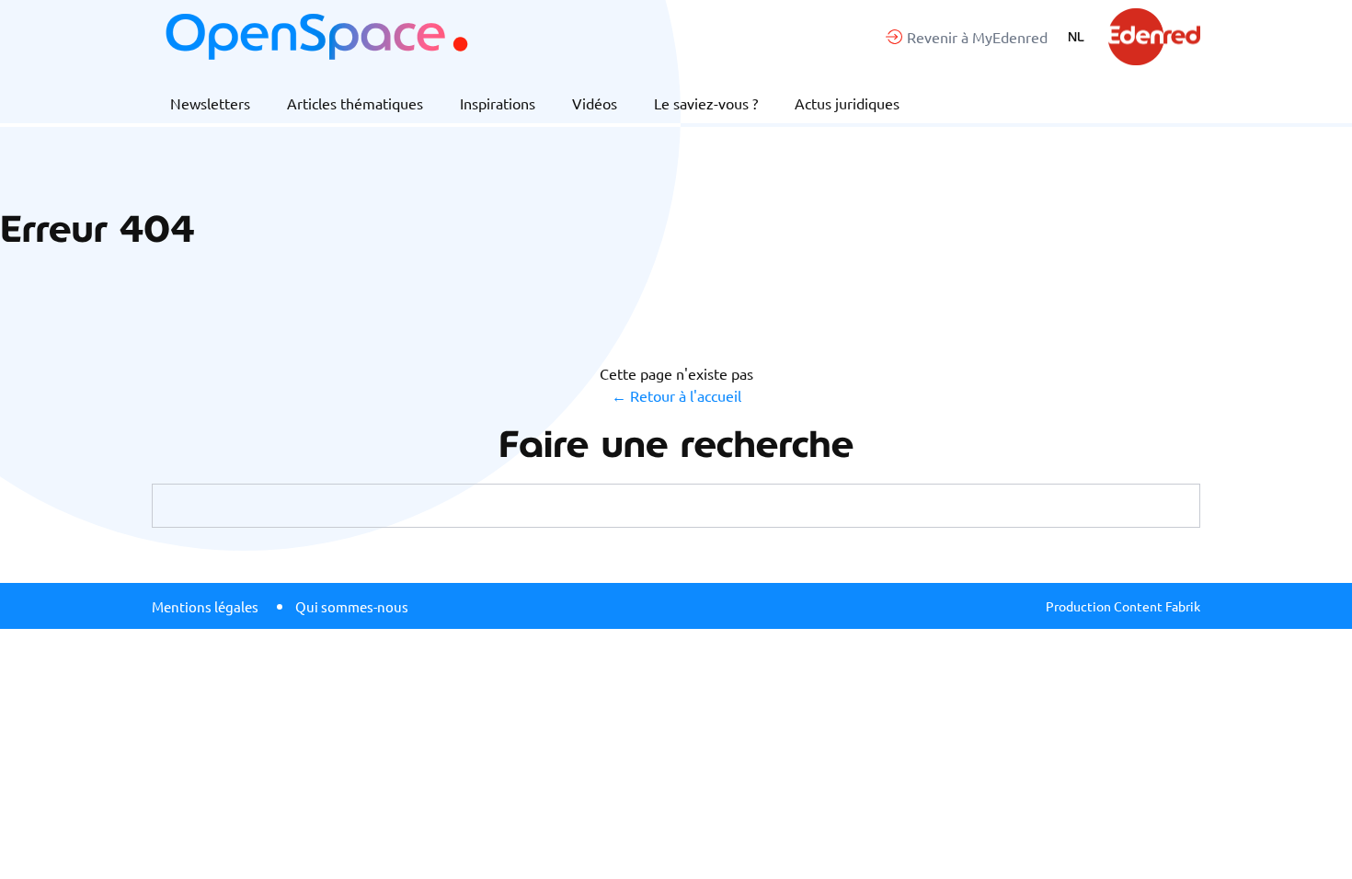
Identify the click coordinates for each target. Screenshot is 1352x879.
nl (1076, 37)
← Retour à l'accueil (676, 395)
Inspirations (497, 103)
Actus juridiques (847, 103)
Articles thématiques (355, 103)
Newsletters (210, 103)
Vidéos (594, 103)
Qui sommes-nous (351, 606)
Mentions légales (205, 606)
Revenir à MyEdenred (977, 37)
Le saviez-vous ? (706, 103)
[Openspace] (316, 37)
